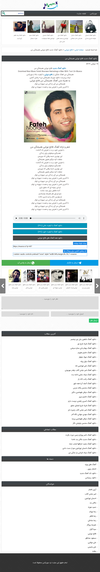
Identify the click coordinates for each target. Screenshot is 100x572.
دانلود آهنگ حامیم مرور (87, 396)
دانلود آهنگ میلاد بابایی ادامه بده (83, 374)
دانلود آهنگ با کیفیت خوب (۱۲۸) (50, 231)
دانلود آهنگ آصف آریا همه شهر (84, 383)
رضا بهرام (92, 511)
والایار (94, 551)
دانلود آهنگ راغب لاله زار (87, 379)
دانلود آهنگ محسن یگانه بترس (84, 387)
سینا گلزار (93, 529)
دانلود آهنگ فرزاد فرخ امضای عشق (83, 405)
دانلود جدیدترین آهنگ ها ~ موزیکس (50, 5)
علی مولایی (92, 542)
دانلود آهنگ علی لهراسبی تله (85, 365)
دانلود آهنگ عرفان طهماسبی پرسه (84, 418)
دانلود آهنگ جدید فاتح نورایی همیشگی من (81, 58)
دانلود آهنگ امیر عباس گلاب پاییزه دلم (82, 410)
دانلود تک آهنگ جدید (88, 473)
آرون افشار (92, 489)
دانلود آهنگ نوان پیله (88, 361)
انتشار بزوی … (91, 468)
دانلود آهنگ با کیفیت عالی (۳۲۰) (50, 225)
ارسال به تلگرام (72, 262)
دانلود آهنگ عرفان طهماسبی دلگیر (84, 392)
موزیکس (93, 13)
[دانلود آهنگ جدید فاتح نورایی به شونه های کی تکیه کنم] (97, 286)
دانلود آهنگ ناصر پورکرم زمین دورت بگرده (81, 435)
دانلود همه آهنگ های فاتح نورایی (50, 238)
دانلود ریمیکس (90, 477)
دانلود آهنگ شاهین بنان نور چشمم (83, 339)
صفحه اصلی (79, 49)
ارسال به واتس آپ (24, 262)
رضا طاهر (93, 516)
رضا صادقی (92, 520)
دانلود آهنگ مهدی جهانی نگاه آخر (83, 414)
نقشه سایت (81, 13)
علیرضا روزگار (91, 524)
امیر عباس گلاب (90, 494)
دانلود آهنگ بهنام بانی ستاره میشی (83, 348)
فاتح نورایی (68, 49)
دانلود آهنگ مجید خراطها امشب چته (82, 443)
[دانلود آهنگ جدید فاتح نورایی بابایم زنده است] (2, 286)
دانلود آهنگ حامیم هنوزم (87, 352)
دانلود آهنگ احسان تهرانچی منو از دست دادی (79, 448)
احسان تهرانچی (90, 498)
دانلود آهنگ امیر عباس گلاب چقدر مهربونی (80, 370)
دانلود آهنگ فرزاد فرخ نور (86, 343)
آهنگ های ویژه (90, 464)
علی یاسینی (92, 547)
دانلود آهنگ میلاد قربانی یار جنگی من (82, 452)
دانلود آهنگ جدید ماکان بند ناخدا (83, 439)
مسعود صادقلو (91, 538)
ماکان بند (93, 502)
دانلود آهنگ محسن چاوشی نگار (84, 423)
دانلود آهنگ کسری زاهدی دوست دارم (82, 401)
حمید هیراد (92, 507)
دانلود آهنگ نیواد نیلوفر (87, 357)
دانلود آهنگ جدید (59, 68)
